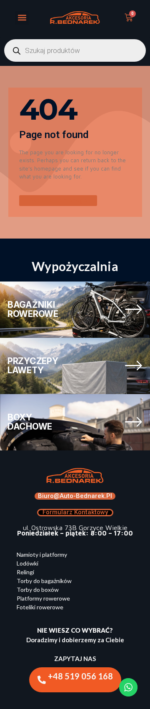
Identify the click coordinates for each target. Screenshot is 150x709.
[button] (22, 18)
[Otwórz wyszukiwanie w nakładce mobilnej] (75, 50)
